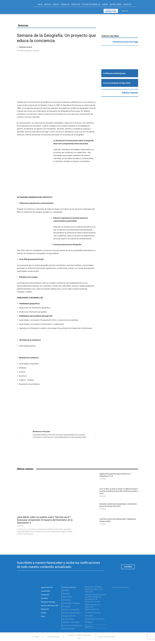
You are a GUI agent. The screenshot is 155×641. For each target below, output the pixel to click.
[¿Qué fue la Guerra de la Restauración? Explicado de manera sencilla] (89, 524)
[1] (119, 62)
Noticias (23, 25)
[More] (93, 47)
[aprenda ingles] (119, 52)
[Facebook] (130, 10)
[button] (138, 5)
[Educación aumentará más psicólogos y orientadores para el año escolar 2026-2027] (89, 509)
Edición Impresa (130, 92)
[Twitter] (135, 10)
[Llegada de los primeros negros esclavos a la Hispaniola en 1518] (89, 479)
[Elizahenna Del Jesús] (24, 435)
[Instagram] (133, 10)
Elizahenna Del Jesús (25, 47)
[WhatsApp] (87, 47)
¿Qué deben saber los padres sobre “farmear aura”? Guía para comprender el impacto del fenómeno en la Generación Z (45, 520)
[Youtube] (138, 10)
